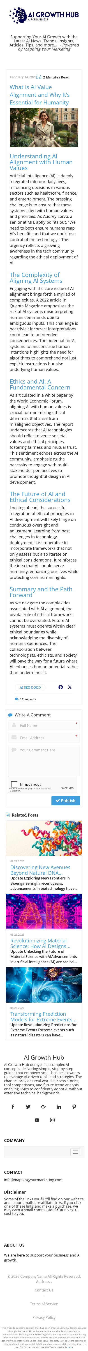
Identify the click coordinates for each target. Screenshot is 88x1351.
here (70, 1347)
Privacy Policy (44, 1317)
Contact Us (44, 1290)
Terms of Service (44, 1303)
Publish (67, 800)
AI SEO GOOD (30, 687)
